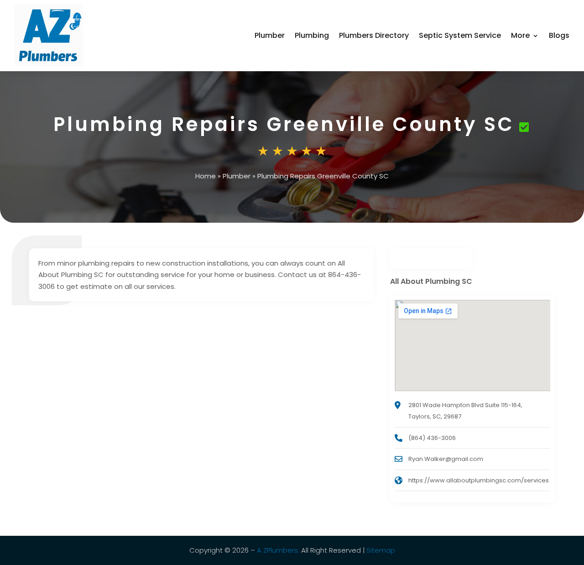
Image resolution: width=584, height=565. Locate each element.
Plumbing (312, 35)
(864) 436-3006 (432, 438)
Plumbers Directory (374, 35)
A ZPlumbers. (278, 550)
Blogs (559, 35)
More (520, 35)
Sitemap (380, 550)
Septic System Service (460, 35)
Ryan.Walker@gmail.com (445, 459)
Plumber (270, 35)
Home (205, 176)
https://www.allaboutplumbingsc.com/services (478, 480)
